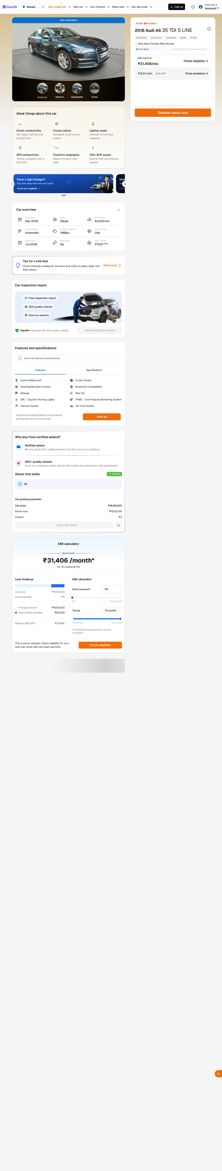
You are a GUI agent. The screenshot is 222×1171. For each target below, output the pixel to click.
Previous (19, 49)
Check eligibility (100, 645)
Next (117, 49)
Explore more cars (173, 112)
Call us (178, 7)
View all (102, 417)
